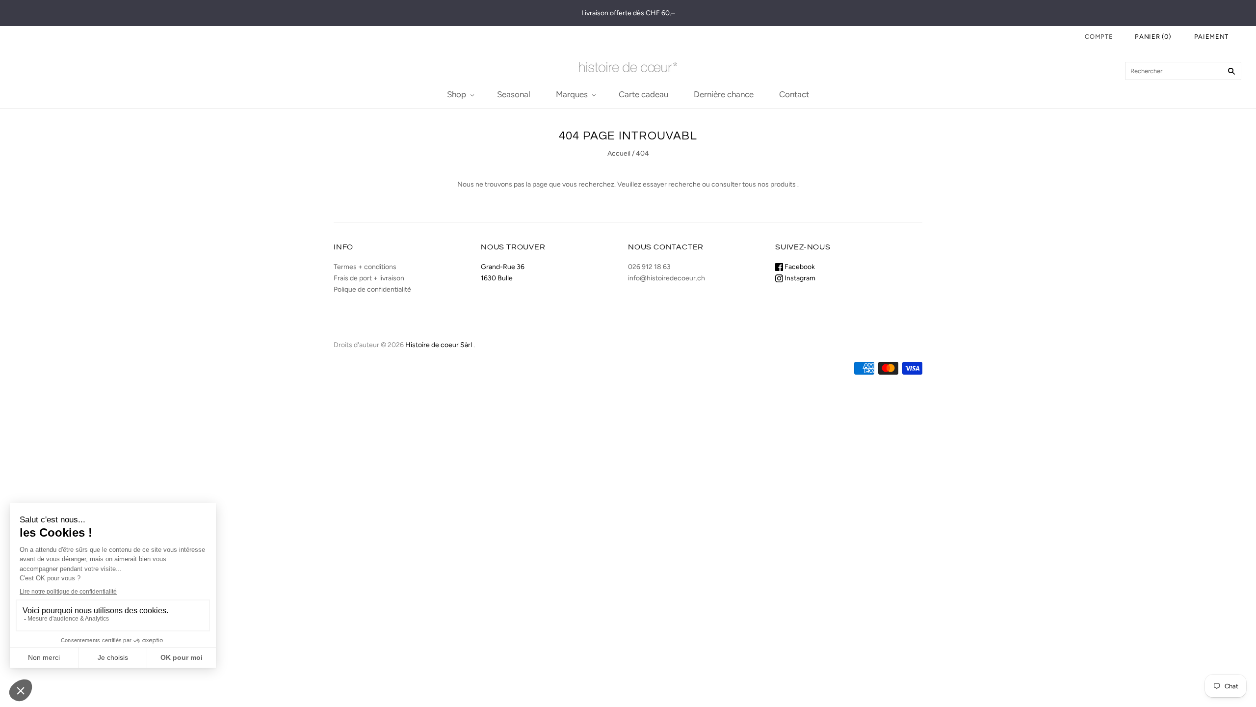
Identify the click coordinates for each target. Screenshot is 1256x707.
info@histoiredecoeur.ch (666, 278)
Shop (456, 94)
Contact (794, 94)
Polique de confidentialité (372, 289)
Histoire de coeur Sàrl (438, 345)
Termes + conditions (365, 267)
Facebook (799, 267)
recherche (684, 184)
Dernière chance (724, 94)
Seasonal (513, 94)
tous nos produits (769, 184)
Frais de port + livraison (369, 278)
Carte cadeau (643, 94)
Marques (572, 94)
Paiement (1211, 36)
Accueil (618, 153)
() (1153, 36)
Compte (1099, 36)
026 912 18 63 (649, 267)
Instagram (799, 278)
